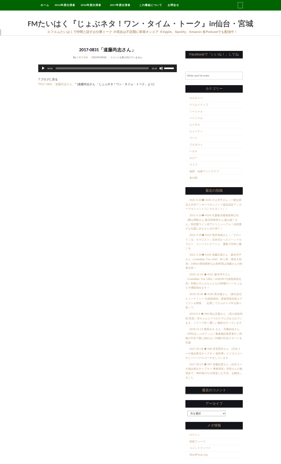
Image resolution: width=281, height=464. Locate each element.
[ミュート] (161, 68)
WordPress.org (198, 454)
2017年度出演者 (120, 5)
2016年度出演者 (91, 5)
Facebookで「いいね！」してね (214, 54)
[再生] (43, 68)
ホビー (193, 157)
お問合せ (173, 5)
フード (193, 137)
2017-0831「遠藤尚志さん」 (107, 50)
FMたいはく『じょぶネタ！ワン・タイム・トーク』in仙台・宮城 (140, 24)
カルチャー (196, 97)
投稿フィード (197, 441)
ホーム (45, 5)
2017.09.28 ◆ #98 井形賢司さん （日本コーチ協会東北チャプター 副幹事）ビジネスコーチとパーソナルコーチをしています (213, 353)
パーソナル (196, 118)
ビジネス (194, 124)
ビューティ (196, 131)
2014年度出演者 (65, 5)
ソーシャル (196, 111)
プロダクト (196, 144)
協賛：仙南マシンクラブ (204, 171)
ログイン (194, 434)
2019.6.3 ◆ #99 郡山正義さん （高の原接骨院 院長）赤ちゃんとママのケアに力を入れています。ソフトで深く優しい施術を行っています (214, 318)
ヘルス (193, 151)
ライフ (193, 164)
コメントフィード (200, 447)
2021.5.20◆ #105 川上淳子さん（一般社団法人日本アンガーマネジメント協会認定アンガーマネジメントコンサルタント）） (213, 204)
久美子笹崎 (82, 57)
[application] (107, 68)
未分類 (193, 177)
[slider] (169, 67)
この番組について (150, 5)
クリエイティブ (198, 104)
